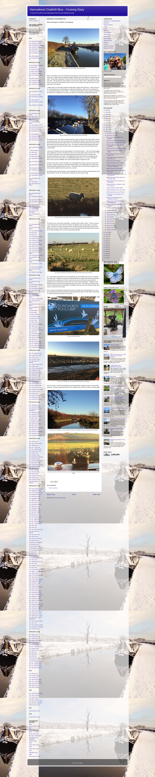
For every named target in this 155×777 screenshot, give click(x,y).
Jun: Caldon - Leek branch (36, 571)
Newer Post (51, 494)
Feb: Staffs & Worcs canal (35, 615)
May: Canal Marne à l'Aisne (36, 45)
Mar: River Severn (33, 602)
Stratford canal (33, 741)
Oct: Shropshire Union (34, 496)
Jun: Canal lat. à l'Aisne (35, 43)
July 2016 (109, 217)
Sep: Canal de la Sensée (35, 244)
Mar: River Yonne (33, 339)
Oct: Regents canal (34, 648)
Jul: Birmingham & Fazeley (36, 548)
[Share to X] (54, 482)
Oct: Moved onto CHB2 (35, 462)
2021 (107, 120)
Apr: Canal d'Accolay (34, 335)
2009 (30, 724)
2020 (107, 122)
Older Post (96, 494)
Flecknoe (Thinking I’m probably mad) (116, 140)
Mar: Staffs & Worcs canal (35, 600)
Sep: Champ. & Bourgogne (36, 298)
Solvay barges (107, 38)
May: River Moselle (34, 56)
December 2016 (111, 133)
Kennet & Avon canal (34, 704)
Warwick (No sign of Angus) (113, 160)
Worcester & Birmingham (35, 735)
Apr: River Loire (33, 331)
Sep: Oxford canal (33, 473)
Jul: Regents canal (34, 660)
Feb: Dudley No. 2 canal (35, 613)
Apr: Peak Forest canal (35, 590)
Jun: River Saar (33, 152)
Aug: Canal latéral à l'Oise (35, 250)
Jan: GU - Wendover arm (35, 345)
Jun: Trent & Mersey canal (35, 569)
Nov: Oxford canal (33, 357)
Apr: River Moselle (33, 134)
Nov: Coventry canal (34, 359)
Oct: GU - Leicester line (35, 517)
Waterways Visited (108, 48)
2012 (107, 238)
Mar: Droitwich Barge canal (36, 604)
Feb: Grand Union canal (35, 341)
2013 (107, 236)
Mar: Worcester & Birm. (35, 608)
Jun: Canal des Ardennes (35, 41)
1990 (30, 754)
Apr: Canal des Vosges (35, 80)
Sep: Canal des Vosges (35, 206)
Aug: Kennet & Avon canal (35, 701)
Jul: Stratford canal (34, 422)
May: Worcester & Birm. (35, 423)
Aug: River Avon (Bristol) (35, 703)
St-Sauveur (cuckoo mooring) (117, 419)
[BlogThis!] (52, 482)
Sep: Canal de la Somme (35, 240)
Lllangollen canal (33, 752)
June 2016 (110, 219)
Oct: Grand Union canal (35, 451)
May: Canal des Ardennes (35, 127)
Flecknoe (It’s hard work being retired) (116, 148)
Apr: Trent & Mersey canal (35, 387)
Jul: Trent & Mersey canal (35, 550)
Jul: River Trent (33, 552)
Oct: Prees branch (33, 502)
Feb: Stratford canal (34, 433)
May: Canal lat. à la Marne (36, 47)
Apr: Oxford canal (33, 393)
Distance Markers (108, 24)
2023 (107, 116)
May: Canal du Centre (34, 328)
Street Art (106, 42)
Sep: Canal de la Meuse (35, 199)
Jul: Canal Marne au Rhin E (36, 65)
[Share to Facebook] (55, 482)
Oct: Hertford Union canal (35, 650)
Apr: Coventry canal (34, 391)
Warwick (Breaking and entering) (114, 162)
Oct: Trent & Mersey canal (35, 460)
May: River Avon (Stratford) (36, 427)
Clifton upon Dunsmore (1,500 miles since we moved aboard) (118, 356)
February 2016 (111, 227)
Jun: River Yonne (33, 322)
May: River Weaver (34, 577)
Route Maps (107, 36)
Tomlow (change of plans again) (114, 187)
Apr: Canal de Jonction (35, 82)
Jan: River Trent (33, 623)
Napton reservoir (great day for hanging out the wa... (114, 198)
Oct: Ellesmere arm (34, 506)
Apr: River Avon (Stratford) (36, 431)
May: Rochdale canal (34, 375)
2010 (107, 243)
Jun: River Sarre (33, 154)
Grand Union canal (34, 730)
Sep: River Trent (33, 527)
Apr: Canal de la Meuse (35, 129)
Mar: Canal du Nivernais (35, 337)
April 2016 (109, 223)
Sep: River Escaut (33, 246)
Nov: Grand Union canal (35, 355)
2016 (107, 131)
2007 (30, 728)
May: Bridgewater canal (35, 374)
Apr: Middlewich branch (35, 596)
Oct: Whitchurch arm (34, 500)
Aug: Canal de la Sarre (35, 94)
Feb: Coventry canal (34, 479)
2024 (107, 114)
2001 (30, 750)
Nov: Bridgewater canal (35, 370)
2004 (30, 746)
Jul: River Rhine (33, 67)
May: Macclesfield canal (35, 381)
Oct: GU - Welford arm (35, 519)
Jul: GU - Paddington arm (35, 661)
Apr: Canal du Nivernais (35, 333)
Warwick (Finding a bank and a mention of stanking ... (114, 165)
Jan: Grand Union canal (35, 347)
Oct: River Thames (34, 699)
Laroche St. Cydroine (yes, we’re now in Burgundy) (117, 397)
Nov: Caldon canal (33, 366)
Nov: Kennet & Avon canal (35, 693)
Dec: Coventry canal (34, 636)
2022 (107, 118)
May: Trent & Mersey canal (36, 575)
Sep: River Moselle (34, 205)
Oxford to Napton (114, 344)
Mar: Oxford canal (33, 477)
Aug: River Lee (33, 656)
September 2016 (111, 212)
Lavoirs (105, 26)
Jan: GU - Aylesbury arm (35, 343)
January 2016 (110, 229)
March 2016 (110, 225)
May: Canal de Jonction (35, 168)
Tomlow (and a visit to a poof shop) (115, 192)
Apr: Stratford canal (34, 429)
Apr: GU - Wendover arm (35, 665)
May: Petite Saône (33, 78)
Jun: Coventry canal (34, 675)
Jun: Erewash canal (34, 565)
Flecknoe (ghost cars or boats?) (114, 207)
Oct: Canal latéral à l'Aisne (36, 230)
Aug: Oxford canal (33, 536)
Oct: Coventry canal (34, 455)
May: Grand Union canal (35, 683)
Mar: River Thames (34, 687)
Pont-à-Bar (113, 376)
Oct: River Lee (32, 652)
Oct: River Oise (33, 234)
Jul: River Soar (33, 554)
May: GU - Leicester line (35, 681)
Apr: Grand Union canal (35, 475)
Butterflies (106, 23)
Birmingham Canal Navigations (34, 738)
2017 (107, 129)
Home (74, 494)
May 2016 (109, 221)
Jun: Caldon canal (33, 573)
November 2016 (111, 135)
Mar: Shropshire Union (35, 598)
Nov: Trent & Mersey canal (36, 364)
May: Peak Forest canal (35, 379)
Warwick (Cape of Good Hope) (114, 168)
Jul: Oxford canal (33, 418)
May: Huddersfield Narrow (35, 586)
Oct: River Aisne (33, 232)
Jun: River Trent (33, 559)
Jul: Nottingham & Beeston (36, 557)
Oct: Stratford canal (34, 414)
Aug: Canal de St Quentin (35, 248)
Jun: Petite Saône (33, 208)
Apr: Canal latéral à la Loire (36, 330)
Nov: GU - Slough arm (34, 642)
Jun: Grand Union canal (35, 679)
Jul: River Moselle (33, 150)
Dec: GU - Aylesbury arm (35, 353)
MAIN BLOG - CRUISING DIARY (112, 21)
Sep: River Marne (33, 116)
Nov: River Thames (34, 695)
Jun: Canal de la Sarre (35, 156)
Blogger (81, 763)
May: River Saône (33, 326)
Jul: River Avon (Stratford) (35, 542)
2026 (107, 110)
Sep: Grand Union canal (35, 416)
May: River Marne (33, 49)
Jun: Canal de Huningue (35, 73)
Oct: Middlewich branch (35, 494)
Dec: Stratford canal (34, 405)
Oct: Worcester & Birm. (35, 512)
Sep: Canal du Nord (34, 242)
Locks (105, 28)
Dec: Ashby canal (33, 634)
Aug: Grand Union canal (35, 538)
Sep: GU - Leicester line (35, 523)
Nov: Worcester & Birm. (35, 407)
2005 (30, 742)
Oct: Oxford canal (33, 453)
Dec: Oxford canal (33, 441)
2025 (107, 112)
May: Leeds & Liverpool (35, 372)
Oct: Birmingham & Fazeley (36, 457)
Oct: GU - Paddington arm (35, 646)
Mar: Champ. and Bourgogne (33, 211)
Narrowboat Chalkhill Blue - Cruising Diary (57, 9)
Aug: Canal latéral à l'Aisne (36, 255)
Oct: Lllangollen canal (34, 498)
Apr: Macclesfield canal (35, 592)
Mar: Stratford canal (34, 610)
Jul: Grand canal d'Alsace (35, 71)
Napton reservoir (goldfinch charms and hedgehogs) (115, 201)
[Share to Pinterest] (57, 482)
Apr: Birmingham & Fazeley (36, 389)
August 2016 (110, 214)
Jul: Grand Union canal (35, 420)
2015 (107, 232)
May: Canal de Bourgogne (35, 324)
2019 (107, 125)
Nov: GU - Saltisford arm (35, 449)
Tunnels (106, 44)
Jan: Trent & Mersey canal (35, 621)
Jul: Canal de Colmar (34, 69)
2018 (107, 127)
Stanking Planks (108, 40)
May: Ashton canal (33, 377)
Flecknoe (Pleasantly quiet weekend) (115, 142)
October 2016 (110, 210)
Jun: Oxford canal (33, 677)
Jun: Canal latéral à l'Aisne (36, 125)
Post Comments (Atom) (60, 497)
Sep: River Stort (33, 654)
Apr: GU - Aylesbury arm (35, 663)
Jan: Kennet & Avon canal (35, 272)
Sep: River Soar (33, 525)
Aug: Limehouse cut (34, 658)
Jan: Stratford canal (34, 397)
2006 (30, 732)
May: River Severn (34, 425)
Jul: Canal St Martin (34, 314)
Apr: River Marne (33, 181)
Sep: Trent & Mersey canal (36, 464)
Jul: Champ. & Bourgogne (35, 267)
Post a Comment (53, 488)
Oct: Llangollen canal (34, 508)
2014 (107, 234)
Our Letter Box (107, 32)
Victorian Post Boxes (109, 46)
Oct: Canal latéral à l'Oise (35, 236)
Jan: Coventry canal (34, 628)
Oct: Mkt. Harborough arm (35, 521)
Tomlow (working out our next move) (115, 189)
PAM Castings (107, 34)
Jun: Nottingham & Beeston (36, 561)
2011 (107, 240)
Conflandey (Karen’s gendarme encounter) (115, 366)
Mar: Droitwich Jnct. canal (35, 606)
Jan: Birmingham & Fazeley (36, 626)
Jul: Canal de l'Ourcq (34, 316)
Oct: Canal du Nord (34, 238)
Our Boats (106, 30)
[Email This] (51, 482)
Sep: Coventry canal (34, 466)
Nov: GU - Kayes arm (34, 447)
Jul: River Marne (33, 310)
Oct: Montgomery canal (35, 504)
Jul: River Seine (33, 312)
